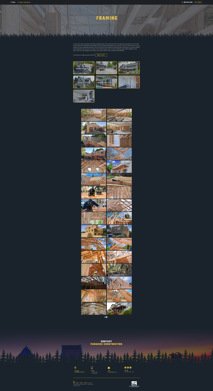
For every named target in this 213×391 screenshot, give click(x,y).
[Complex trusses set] (93, 244)
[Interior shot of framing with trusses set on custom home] (93, 115)
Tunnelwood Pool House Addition (106, 83)
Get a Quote (198, 2)
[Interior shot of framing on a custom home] (119, 115)
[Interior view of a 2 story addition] (93, 166)
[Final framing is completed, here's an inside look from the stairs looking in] (119, 192)
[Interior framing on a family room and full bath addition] (93, 218)
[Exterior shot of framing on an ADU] (93, 179)
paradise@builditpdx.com (112, 372)
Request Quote (101, 55)
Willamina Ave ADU (83, 83)
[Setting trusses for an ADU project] (119, 218)
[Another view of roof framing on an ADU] (119, 244)
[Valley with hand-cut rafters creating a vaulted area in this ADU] (119, 295)
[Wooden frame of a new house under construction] (93, 257)
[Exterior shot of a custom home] (93, 128)
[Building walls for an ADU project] (93, 205)
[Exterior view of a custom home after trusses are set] (93, 153)
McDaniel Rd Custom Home (83, 68)
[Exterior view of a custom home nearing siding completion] (119, 166)
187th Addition (129, 68)
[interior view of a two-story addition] (93, 295)
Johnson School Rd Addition (129, 83)
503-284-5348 (188, 2)
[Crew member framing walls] (93, 192)
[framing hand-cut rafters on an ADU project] (119, 153)
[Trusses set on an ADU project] (119, 257)
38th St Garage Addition (106, 68)
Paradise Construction (80, 384)
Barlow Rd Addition (84, 97)
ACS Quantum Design (76, 385)
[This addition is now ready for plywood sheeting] (119, 205)
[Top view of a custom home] (93, 141)
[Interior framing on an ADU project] (93, 270)
